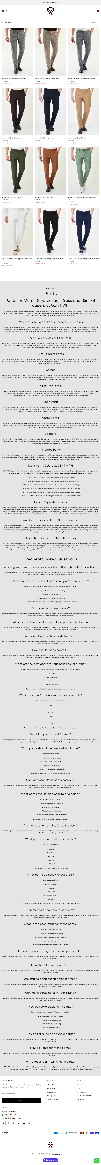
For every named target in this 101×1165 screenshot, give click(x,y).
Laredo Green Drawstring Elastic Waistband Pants (82, 198)
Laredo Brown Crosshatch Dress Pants (47, 78)
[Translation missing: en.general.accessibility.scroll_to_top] (67, 1154)
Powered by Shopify (57, 1154)
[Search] (7, 11)
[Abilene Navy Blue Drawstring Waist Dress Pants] (83, 232)
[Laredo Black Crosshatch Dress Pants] (17, 52)
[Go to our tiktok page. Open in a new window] (19, 1123)
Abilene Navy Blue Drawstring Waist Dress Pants (83, 259)
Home (47, 288)
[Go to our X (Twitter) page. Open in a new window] (14, 1123)
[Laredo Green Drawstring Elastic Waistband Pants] (83, 171)
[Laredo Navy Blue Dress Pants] (50, 111)
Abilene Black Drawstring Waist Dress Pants (49, 259)
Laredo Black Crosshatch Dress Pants (14, 78)
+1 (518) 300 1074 (10, 1115)
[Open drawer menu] (3, 11)
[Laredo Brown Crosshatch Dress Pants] (50, 52)
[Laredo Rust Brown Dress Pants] (50, 171)
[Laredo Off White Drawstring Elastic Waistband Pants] (17, 232)
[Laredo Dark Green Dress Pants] (17, 171)
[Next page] (59, 272)
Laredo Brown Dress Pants (76, 138)
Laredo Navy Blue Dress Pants (44, 138)
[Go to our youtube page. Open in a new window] (24, 1123)
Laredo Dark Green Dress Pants (12, 197)
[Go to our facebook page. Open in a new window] (4, 1123)
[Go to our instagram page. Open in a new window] (9, 1123)
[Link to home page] (50, 1145)
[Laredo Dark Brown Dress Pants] (17, 111)
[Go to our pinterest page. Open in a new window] (29, 1123)
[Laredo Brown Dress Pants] (83, 111)
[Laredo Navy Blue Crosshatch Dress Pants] (83, 52)
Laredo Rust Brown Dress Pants (45, 197)
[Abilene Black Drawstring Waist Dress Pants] (50, 232)
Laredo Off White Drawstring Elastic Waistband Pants (17, 260)
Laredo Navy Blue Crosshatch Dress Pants (81, 78)
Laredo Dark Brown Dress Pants (12, 138)
